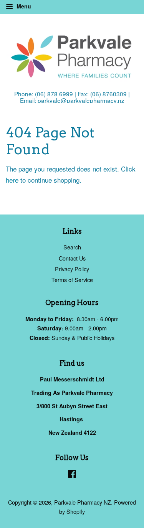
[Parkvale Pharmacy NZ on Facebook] (72, 475)
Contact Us (72, 258)
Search (72, 247)
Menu (23, 6)
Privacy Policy (72, 269)
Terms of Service (72, 280)
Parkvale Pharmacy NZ (82, 502)
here (12, 180)
